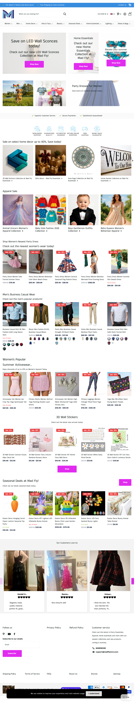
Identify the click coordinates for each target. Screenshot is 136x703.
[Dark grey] (47, 338)
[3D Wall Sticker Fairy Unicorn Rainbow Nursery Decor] (41, 440)
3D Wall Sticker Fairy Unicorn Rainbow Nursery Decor (40, 456)
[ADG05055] (12, 344)
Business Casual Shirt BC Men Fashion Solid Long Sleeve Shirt (14, 332)
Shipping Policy (9, 673)
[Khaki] (30, 338)
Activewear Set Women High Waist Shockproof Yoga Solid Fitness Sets (66, 402)
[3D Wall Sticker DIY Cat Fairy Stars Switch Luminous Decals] (119, 440)
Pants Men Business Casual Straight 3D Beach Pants (65, 330)
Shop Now (34, 64)
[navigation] (132, 160)
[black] (56, 338)
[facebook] (14, 634)
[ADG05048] (21, 344)
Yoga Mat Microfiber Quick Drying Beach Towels (117, 400)
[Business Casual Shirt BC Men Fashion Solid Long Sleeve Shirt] (15, 314)
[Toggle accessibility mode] (129, 5)
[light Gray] (95, 338)
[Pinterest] (4, 634)
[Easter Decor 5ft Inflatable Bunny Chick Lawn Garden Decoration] (67, 503)
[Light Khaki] (61, 338)
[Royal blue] (30, 343)
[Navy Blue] (91, 338)
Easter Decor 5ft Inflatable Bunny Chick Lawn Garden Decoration (65, 521)
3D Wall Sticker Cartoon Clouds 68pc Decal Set (14, 456)
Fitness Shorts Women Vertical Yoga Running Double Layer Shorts (40, 402)
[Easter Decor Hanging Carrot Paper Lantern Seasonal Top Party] (15, 503)
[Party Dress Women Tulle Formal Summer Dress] (15, 261)
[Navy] (73, 338)
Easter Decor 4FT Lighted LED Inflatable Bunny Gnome (40, 520)
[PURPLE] (126, 338)
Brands (94, 673)
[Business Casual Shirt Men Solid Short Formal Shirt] (119, 314)
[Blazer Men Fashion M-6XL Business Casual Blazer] (41, 314)
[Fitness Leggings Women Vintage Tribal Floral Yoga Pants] (93, 384)
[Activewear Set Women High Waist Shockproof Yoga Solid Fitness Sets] (67, 384)
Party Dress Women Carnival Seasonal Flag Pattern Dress (66, 278)
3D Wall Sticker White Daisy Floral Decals (91, 456)
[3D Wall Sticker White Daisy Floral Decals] (93, 440)
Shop (67, 469)
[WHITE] (69, 338)
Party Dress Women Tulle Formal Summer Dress (12, 278)
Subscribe (12, 653)
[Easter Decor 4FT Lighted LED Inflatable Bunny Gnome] (41, 503)
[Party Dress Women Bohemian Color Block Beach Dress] (41, 261)
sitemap (116, 673)
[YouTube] (9, 634)
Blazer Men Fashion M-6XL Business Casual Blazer (39, 330)
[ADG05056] (17, 344)
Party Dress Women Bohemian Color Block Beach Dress (40, 278)
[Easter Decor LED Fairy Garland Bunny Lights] (93, 503)
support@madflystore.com (107, 652)
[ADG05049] (4, 348)
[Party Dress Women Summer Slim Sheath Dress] (119, 261)
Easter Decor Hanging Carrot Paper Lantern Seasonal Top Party (14, 521)
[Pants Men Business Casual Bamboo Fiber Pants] (93, 314)
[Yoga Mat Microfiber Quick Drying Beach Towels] (119, 384)
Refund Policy (76, 627)
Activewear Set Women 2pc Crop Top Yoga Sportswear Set (15, 400)
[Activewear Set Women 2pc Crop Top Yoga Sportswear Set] (15, 384)
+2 (112, 343)
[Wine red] (34, 338)
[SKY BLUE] (56, 343)
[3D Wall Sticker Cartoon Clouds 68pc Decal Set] (15, 440)
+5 (34, 343)
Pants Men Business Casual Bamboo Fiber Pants (91, 330)
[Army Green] (43, 338)
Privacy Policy (54, 627)
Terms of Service (32, 673)
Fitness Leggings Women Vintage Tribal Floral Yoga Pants (91, 402)
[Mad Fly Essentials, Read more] (119, 14)
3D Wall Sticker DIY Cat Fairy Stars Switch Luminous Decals (118, 456)
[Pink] (121, 338)
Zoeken (64, 14)
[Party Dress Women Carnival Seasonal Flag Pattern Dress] (67, 261)
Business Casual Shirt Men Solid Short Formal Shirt (117, 330)
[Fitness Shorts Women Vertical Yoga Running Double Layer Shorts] (41, 384)
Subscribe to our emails (13, 639)
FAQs (49, 673)
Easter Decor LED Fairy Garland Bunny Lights (90, 520)
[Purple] (39, 338)
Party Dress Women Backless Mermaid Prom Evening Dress (92, 278)
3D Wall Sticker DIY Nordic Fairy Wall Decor (65, 456)
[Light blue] (117, 338)
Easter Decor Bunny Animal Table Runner (117, 520)
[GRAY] (65, 338)
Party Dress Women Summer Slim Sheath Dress (118, 278)
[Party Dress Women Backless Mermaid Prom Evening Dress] (93, 261)
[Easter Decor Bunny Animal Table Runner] (119, 503)
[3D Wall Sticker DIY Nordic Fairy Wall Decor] (67, 440)
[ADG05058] (8, 344)
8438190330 (101, 648)
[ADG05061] (4, 344)
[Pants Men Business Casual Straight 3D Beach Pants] (67, 314)
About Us (73, 673)
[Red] (109, 343)
